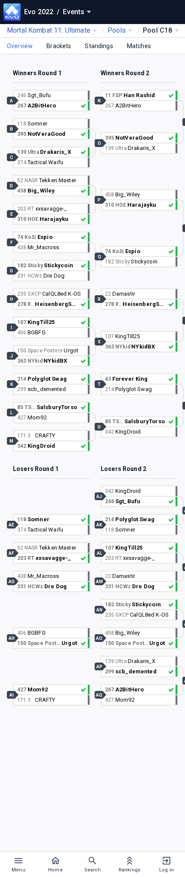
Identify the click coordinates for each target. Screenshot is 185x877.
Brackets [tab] (58, 46)
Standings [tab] (99, 46)
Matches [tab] (139, 46)
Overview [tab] (20, 46)
